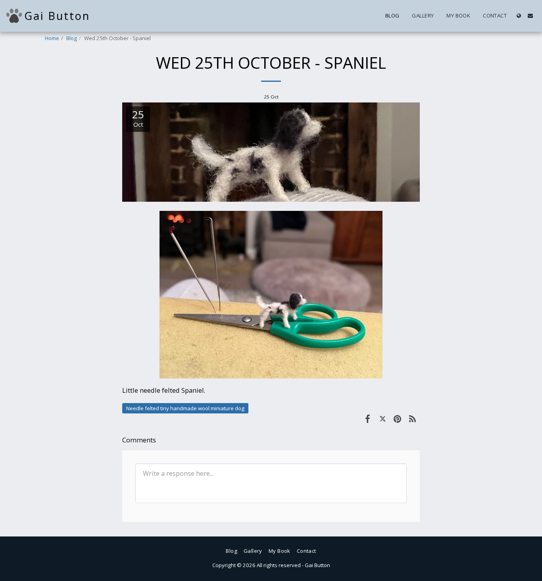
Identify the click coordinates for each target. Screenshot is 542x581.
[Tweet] (382, 418)
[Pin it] (397, 418)
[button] (530, 15)
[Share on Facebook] (367, 418)
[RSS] (412, 418)
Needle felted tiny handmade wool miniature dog (185, 408)
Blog (71, 38)
